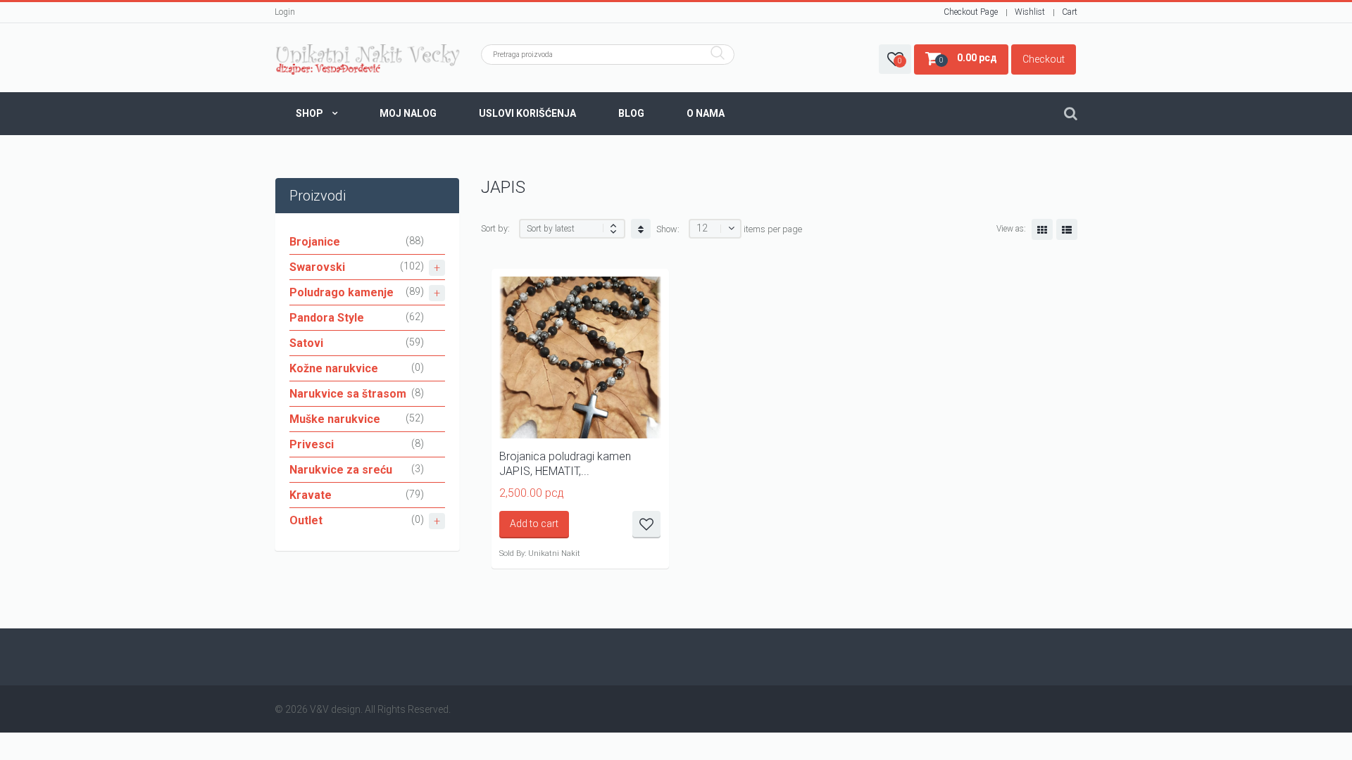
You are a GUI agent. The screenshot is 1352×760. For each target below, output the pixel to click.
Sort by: (495, 228)
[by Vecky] (367, 59)
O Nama (706, 113)
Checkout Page (971, 12)
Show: (668, 229)
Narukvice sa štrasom (347, 393)
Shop (309, 113)
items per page (773, 229)
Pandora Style (326, 317)
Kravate (310, 495)
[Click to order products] (641, 229)
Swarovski (317, 267)
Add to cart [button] (534, 523)
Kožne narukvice (333, 368)
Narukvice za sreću (340, 469)
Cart (1069, 12)
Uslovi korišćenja (527, 113)
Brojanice (314, 241)
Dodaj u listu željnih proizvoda (646, 524)
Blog (631, 113)
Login (285, 12)
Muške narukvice (334, 419)
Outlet (306, 520)
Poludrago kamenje (341, 292)
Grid (1042, 229)
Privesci (311, 444)
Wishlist (1030, 12)
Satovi (306, 343)
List (1066, 229)
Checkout (1043, 59)
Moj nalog (408, 113)
